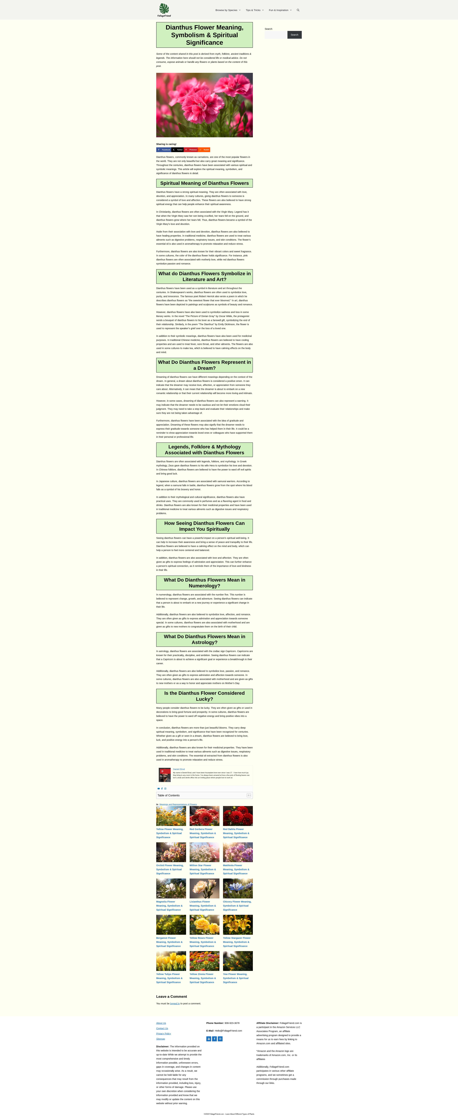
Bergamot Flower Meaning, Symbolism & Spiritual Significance (169, 942)
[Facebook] (162, 789)
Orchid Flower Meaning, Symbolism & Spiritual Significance (170, 869)
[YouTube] (208, 1038)
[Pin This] (165, 771)
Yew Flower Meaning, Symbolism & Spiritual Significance (236, 978)
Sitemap (160, 1039)
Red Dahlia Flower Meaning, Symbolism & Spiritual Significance (236, 833)
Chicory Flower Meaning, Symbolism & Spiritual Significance (237, 905)
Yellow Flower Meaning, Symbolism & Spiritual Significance (169, 833)
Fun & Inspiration (278, 10)
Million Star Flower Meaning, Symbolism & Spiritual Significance (203, 869)
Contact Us (162, 1028)
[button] (298, 10)
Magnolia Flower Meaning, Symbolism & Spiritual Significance (169, 905)
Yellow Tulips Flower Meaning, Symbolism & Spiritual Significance (169, 978)
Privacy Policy (163, 1033)
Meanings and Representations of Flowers (178, 804)
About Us (161, 1023)
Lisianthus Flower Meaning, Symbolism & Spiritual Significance (203, 905)
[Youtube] (159, 789)
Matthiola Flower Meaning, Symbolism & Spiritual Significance (236, 869)
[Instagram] (165, 789)
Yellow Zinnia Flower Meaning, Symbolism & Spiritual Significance (203, 978)
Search (268, 29)
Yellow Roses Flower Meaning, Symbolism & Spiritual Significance (203, 942)
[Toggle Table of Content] (247, 795)
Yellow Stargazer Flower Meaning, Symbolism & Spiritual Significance (237, 942)
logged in (175, 1003)
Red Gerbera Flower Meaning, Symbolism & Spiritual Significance (203, 833)
